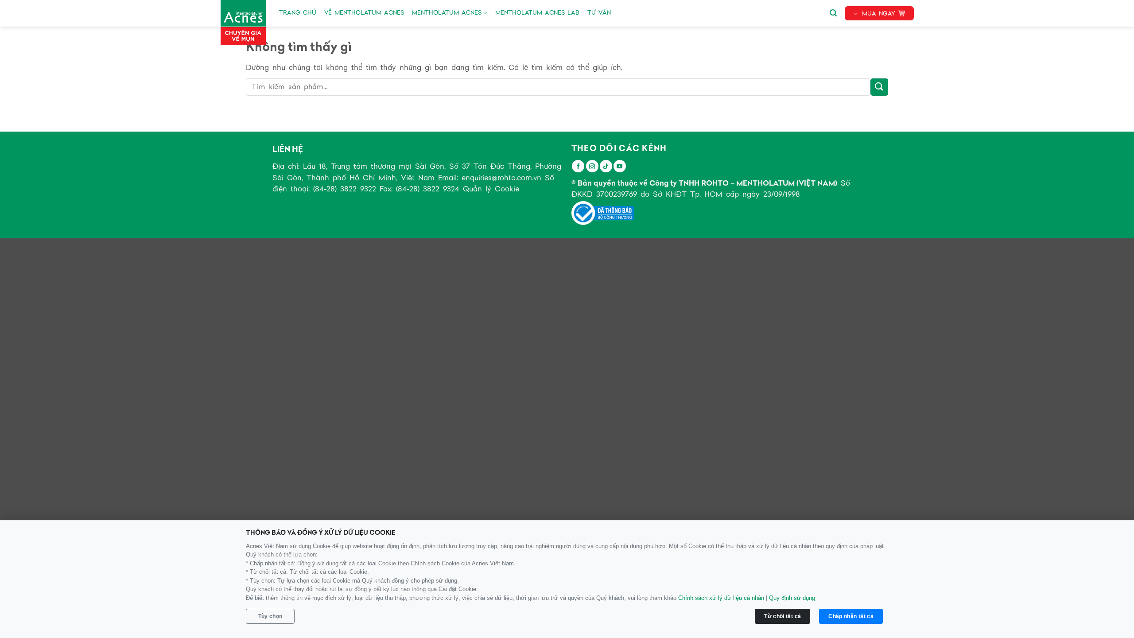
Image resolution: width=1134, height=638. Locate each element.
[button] (833, 11)
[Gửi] (879, 87)
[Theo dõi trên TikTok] (606, 166)
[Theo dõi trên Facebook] (578, 166)
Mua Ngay (878, 14)
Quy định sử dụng (792, 598)
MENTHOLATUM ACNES (447, 13)
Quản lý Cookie (491, 189)
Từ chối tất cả (782, 616)
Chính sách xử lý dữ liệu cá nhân (721, 598)
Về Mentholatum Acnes (364, 13)
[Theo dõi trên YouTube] (620, 166)
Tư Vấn (599, 13)
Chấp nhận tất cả (851, 616)
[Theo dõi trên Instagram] (592, 166)
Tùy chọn (270, 616)
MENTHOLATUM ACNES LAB (537, 13)
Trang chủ (297, 13)
